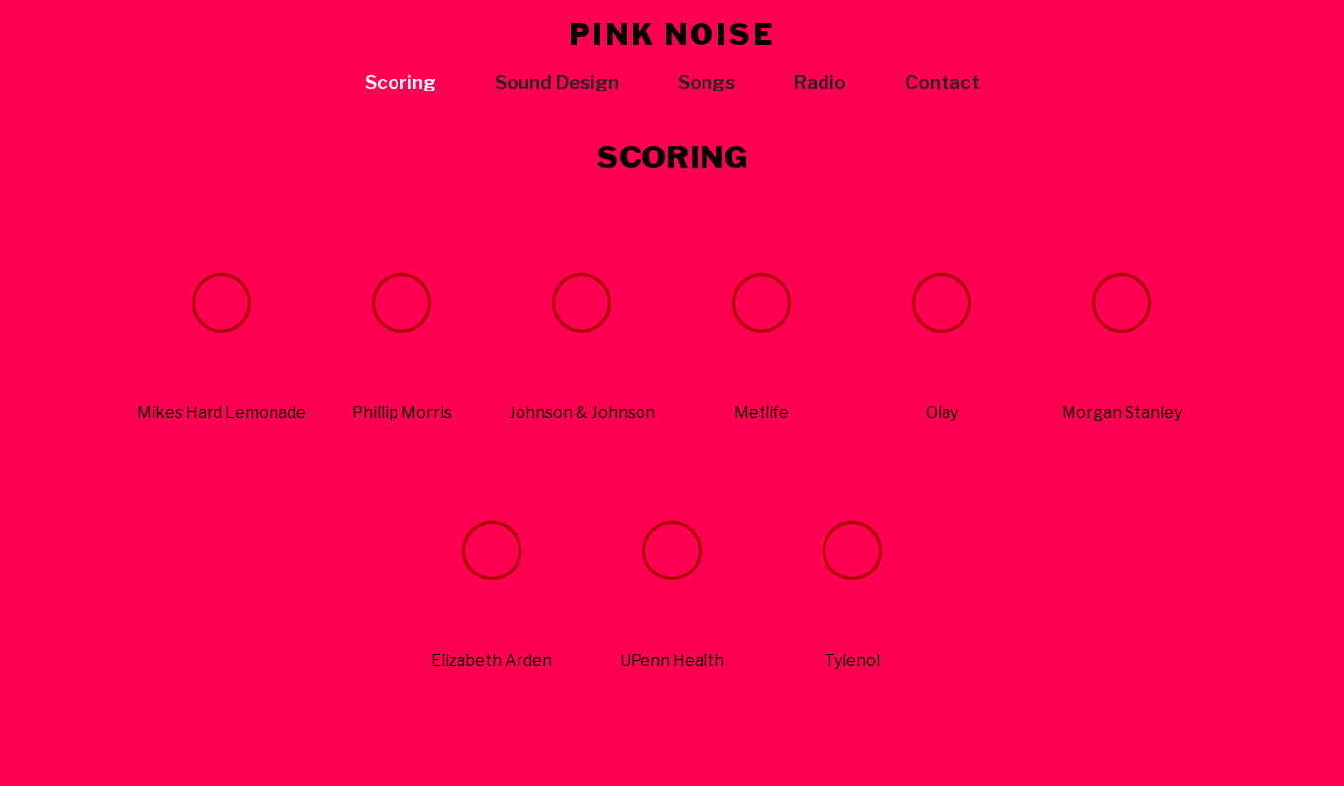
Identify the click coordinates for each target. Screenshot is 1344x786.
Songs (706, 82)
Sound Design (557, 82)
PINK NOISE (672, 34)
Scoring (400, 82)
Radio (820, 82)
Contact (942, 82)
